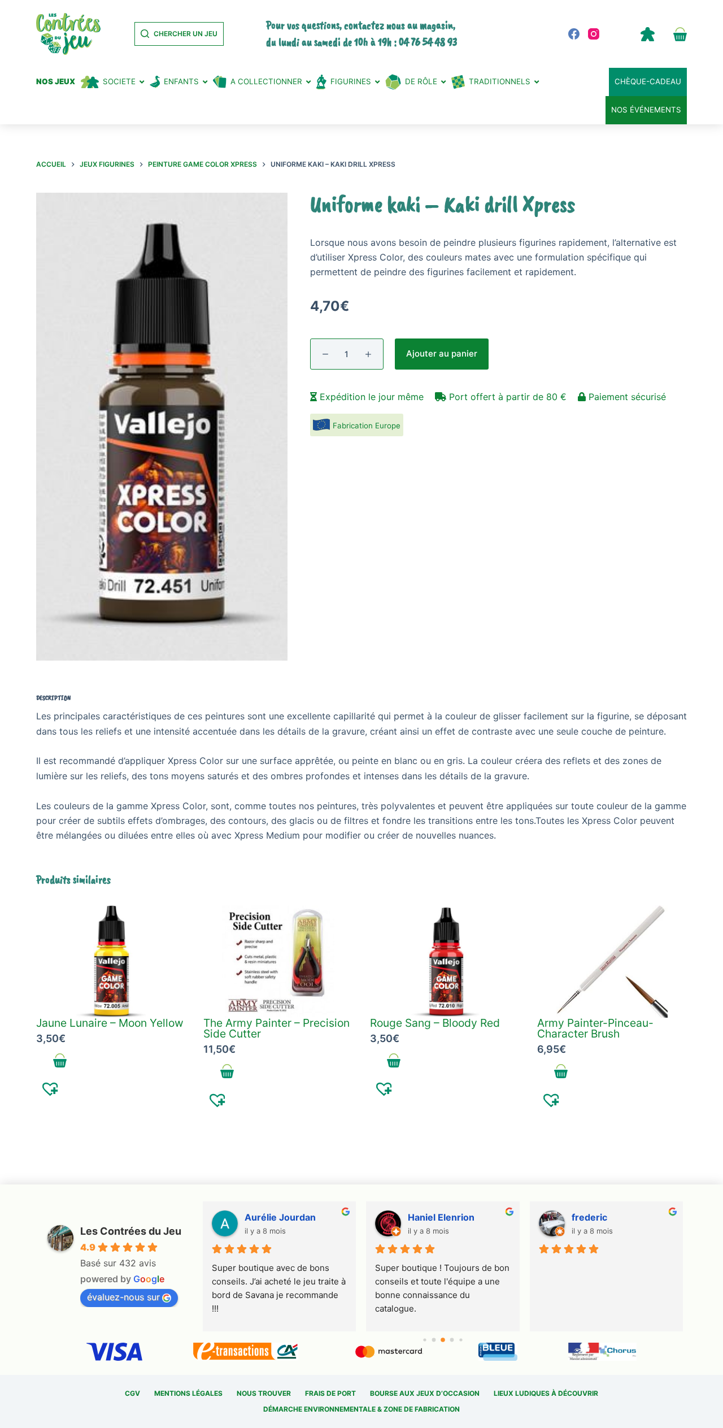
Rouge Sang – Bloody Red (435, 1023)
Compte (647, 34)
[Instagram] (593, 34)
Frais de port (330, 1393)
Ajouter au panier (441, 353)
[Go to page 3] (452, 1340)
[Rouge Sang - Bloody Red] (445, 961)
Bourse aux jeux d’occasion (425, 1393)
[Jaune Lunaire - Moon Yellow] (111, 961)
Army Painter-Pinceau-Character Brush (595, 1028)
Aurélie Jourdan (280, 1217)
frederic (589, 1217)
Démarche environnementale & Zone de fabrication (361, 1409)
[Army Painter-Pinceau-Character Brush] (612, 961)
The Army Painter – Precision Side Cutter (276, 1028)
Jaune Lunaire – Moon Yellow (110, 1023)
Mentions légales (188, 1393)
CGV (132, 1393)
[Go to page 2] (443, 1340)
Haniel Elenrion (441, 1217)
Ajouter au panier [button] (60, 1060)
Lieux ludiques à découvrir (546, 1393)
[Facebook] (574, 34)
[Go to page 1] (434, 1340)
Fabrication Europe (366, 425)
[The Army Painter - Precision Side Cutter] (278, 961)
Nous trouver (264, 1393)
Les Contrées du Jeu (130, 1231)
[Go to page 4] (460, 1339)
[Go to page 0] (424, 1339)
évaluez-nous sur (123, 1297)
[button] (50, 1088)
